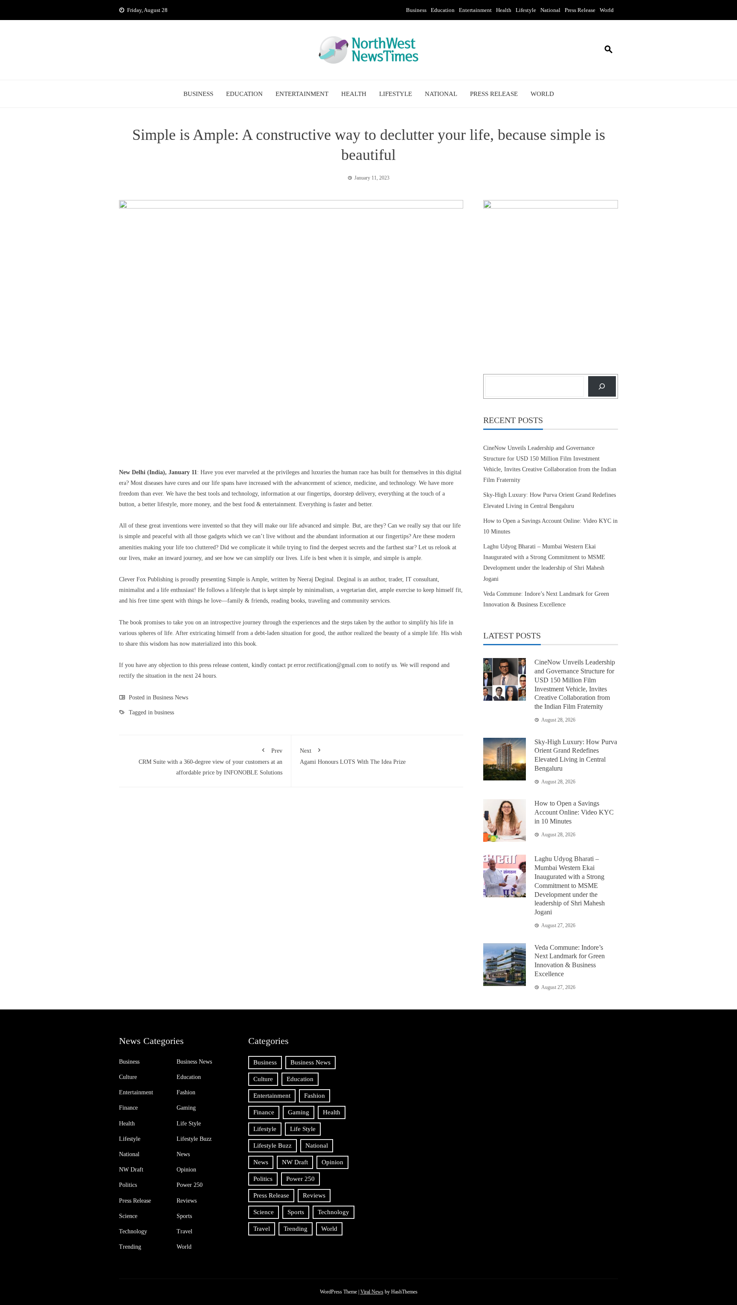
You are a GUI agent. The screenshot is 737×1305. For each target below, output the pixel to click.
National (550, 10)
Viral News (371, 1292)
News (183, 1154)
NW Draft (131, 1169)
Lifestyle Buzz (194, 1139)
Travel (184, 1231)
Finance (128, 1108)
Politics (128, 1185)
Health (503, 10)
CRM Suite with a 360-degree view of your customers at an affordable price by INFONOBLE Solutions (210, 762)
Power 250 (190, 1185)
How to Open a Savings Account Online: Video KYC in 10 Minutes (574, 812)
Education (443, 10)
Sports (184, 1216)
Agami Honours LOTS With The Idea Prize (353, 756)
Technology (133, 1231)
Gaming (186, 1108)
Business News (170, 697)
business (164, 712)
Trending (130, 1247)
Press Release (580, 10)
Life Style (189, 1123)
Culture (128, 1077)
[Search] (602, 386)
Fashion (186, 1092)
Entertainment (475, 10)
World (607, 10)
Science (128, 1216)
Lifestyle (526, 10)
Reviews (187, 1201)
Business (416, 10)
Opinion (186, 1169)
